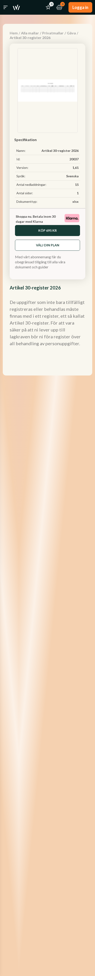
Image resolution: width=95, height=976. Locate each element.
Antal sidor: (24, 193)
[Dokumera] (16, 7)
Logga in (80, 7)
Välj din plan (47, 245)
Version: (22, 168)
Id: (18, 159)
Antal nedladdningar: (31, 184)
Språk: (20, 176)
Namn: (21, 151)
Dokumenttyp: (26, 201)
